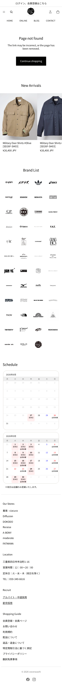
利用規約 (7, 631)
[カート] (58, 12)
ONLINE (23, 20)
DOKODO (8, 521)
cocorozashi (35, 671)
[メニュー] (4, 12)
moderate (8, 538)
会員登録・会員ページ (15, 620)
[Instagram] (34, 679)
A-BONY (7, 532)
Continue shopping (31, 61)
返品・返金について (13, 642)
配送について (10, 637)
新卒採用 (7, 603)
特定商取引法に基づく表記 (17, 648)
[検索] (11, 12)
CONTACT (50, 20)
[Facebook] (28, 679)
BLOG (36, 20)
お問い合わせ (10, 626)
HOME (10, 20)
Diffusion (8, 516)
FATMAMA (8, 543)
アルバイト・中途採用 (15, 597)
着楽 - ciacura (10, 510)
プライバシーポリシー (15, 653)
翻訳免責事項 (10, 659)
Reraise (7, 527)
